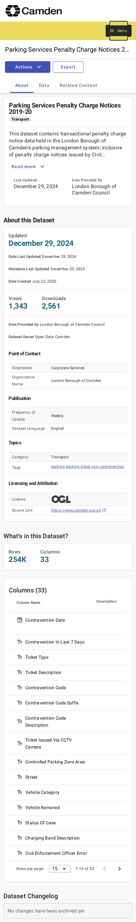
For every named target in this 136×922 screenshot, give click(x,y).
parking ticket (78, 466)
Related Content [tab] (78, 85)
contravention (111, 466)
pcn (94, 466)
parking (58, 466)
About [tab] (22, 85)
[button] (118, 30)
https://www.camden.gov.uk (76, 510)
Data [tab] (44, 85)
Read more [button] (23, 166)
